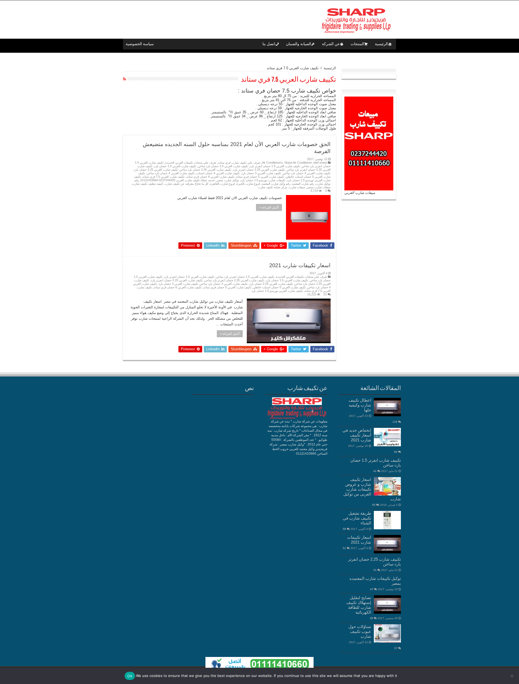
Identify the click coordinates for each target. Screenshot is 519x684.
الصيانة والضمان (298, 44)
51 (325, 294)
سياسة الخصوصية (140, 44)
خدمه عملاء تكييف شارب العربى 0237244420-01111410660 (178, 180)
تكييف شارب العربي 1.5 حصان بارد (175, 166)
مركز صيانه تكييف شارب (272, 187)
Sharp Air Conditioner (298, 162)
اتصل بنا (268, 44)
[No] (512, 676)
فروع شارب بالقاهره (222, 183)
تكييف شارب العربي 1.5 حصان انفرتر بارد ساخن (245, 276)
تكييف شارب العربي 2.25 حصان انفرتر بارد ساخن (234, 280)
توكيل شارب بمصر (228, 180)
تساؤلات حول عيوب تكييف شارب (359, 631)
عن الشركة (331, 44)
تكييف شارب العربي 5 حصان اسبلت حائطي (279, 287)
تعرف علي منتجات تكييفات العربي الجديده (190, 162)
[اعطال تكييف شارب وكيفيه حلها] (387, 407)
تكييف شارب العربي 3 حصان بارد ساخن (307, 173)
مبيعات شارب (297, 187)
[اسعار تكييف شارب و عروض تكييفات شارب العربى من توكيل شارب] (387, 486)
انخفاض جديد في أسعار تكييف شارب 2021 (356, 435)
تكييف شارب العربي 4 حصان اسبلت (218, 173)
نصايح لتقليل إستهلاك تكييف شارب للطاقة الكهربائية (358, 604)
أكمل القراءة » (269, 207)
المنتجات (357, 44)
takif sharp (320, 162)
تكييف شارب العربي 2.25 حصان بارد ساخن (205, 169)
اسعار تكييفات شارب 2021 (300, 265)
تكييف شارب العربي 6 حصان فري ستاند (210, 176)
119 (394, 421)
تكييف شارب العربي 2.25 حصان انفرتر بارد (259, 169)
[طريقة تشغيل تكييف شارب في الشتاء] (387, 520)
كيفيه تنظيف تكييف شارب (147, 183)
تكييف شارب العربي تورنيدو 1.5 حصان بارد (277, 290)
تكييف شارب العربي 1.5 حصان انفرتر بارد (275, 166)
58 (344, 528)
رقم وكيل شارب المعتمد (276, 183)
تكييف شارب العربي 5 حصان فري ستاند (260, 176)
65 (373, 504)
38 (371, 618)
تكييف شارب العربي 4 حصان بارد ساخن (171, 173)
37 (395, 648)
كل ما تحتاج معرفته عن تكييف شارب (186, 183)
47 (371, 589)
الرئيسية (381, 44)
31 (375, 570)
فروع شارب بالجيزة (248, 183)
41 (375, 471)
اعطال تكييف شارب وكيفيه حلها (360, 405)
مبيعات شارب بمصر (319, 187)
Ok (129, 676)
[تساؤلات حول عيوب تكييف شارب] (387, 633)
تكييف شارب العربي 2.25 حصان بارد (156, 169)
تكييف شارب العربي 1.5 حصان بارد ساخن (223, 166)
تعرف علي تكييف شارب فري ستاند (239, 162)
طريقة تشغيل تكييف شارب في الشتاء (357, 518)
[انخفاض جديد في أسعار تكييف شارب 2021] (387, 437)
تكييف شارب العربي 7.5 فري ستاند (163, 176)
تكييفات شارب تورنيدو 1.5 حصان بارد (263, 180)
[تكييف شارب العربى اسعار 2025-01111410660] (355, 18)
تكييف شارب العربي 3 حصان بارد (261, 173)
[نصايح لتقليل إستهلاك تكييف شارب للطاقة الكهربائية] (387, 604)
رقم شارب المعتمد (303, 183)
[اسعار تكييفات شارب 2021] (387, 544)
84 (395, 451)
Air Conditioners (272, 162)
